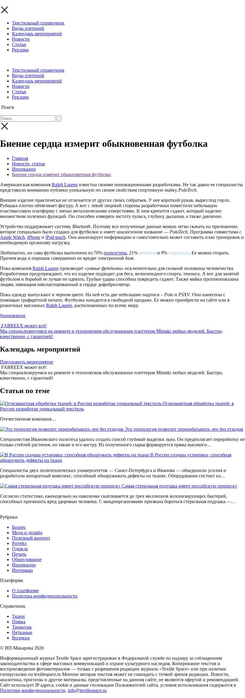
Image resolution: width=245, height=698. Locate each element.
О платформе (25, 590)
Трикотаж (22, 627)
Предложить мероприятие (26, 361)
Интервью (22, 570)
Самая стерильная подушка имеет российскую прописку (179, 485)
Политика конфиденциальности (44, 595)
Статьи (19, 44)
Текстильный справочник (38, 22)
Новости (21, 39)
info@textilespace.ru (87, 690)
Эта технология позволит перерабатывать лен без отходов (184, 429)
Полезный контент (31, 537)
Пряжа (18, 621)
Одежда (20, 548)
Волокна (21, 637)
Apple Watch (12, 237)
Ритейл (19, 543)
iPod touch (55, 237)
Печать (19, 554)
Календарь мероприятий (37, 33)
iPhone (33, 237)
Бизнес (19, 527)
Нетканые (22, 632)
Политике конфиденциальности (32, 690)
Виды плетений (28, 28)
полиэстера (115, 252)
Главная (20, 158)
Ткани (18, 616)
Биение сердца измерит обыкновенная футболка (61, 174)
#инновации (12, 315)
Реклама (20, 49)
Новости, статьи (28, 163)
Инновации (24, 169)
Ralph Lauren (65, 184)
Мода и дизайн (27, 532)
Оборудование (27, 559)
